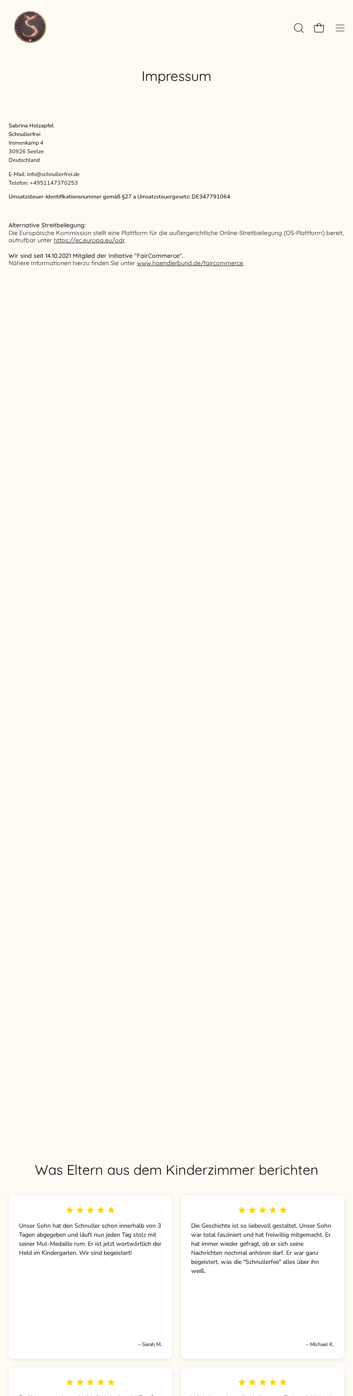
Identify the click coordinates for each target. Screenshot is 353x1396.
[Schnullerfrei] (30, 28)
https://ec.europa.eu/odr (89, 240)
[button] (298, 28)
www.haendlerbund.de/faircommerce (190, 263)
